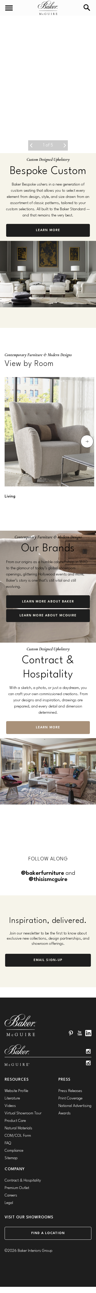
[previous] (31, 145)
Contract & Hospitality (23, 1181)
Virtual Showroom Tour (23, 1113)
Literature (12, 1098)
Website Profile (16, 1091)
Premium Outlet (17, 1188)
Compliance (14, 1151)
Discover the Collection (48, 122)
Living (10, 497)
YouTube (80, 1033)
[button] (48, 84)
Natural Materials (18, 1128)
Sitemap (11, 1158)
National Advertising (74, 1106)
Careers (11, 1196)
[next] (65, 145)
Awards (64, 1113)
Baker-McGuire (48, 8)
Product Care (15, 1121)
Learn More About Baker (48, 601)
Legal (9, 1203)
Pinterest (71, 1033)
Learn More (48, 230)
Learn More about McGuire (48, 615)
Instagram (88, 1051)
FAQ (8, 1143)
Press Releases (70, 1091)
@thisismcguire (48, 879)
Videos (10, 1106)
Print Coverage (70, 1098)
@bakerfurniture (42, 873)
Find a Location (48, 1233)
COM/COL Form (18, 1136)
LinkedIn (88, 1033)
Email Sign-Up (48, 960)
